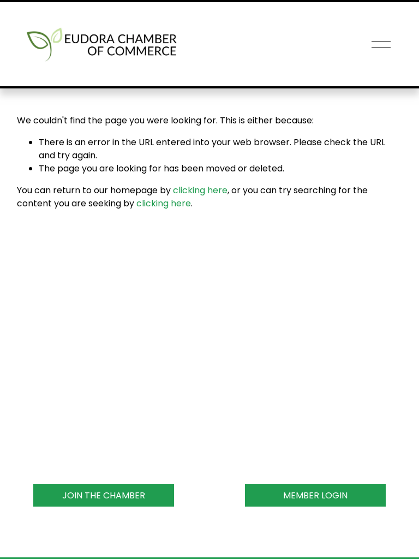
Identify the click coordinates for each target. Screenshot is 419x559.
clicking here (200, 190)
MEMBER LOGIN (315, 495)
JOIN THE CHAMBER (103, 495)
